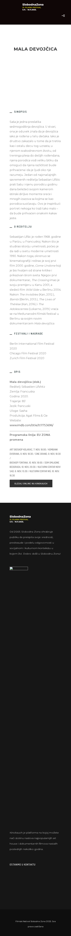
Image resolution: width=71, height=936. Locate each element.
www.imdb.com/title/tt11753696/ (31, 425)
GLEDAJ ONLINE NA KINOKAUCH (31, 483)
